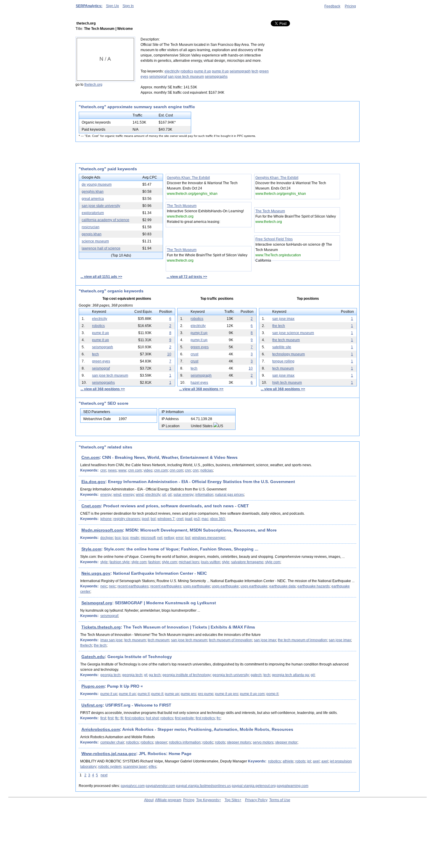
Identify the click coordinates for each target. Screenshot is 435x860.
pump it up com (252, 694)
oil (164, 495)
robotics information (185, 742)
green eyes (200, 347)
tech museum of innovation (230, 640)
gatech (256, 675)
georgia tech (110, 675)
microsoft (148, 538)
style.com (169, 562)
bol (153, 519)
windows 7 (166, 519)
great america (93, 199)
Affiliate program (168, 800)
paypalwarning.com (292, 786)
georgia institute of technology (186, 675)
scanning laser (135, 767)
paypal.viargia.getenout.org (254, 786)
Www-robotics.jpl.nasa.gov (108, 753)
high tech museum (287, 382)
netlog (169, 538)
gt (145, 675)
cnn (103, 470)
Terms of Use (279, 800)
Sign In (128, 6)
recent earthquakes (133, 586)
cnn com (135, 470)
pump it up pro (226, 694)
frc (218, 718)
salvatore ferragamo (247, 562)
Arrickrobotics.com (100, 729)
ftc (117, 718)
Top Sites (232, 800)
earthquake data (282, 586)
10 (169, 354)
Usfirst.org (92, 705)
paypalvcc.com (133, 786)
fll (121, 718)
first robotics (134, 718)
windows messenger (208, 538)
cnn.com (161, 470)
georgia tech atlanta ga (290, 675)
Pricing (350, 6)
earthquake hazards (313, 586)
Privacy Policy (256, 800)
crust (194, 354)
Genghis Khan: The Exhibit (188, 178)
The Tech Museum (181, 206)
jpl (309, 761)
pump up (172, 694)
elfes (152, 767)
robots (220, 742)
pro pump (205, 694)
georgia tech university (230, 675)
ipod (145, 519)
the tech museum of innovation (302, 640)
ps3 (197, 519)
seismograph (240, 71)
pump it (143, 694)
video (148, 470)
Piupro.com (92, 686)
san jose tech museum (186, 76)
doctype (106, 538)
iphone (106, 519)
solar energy (183, 495)
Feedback (332, 6)
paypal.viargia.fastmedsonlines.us (203, 786)
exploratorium (93, 213)
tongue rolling (283, 361)
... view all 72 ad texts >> (187, 277)
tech (255, 71)
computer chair (112, 742)
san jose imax (283, 319)
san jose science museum (293, 333)
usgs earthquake (196, 586)
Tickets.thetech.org (101, 627)
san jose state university (101, 206)
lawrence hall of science (101, 248)
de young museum (97, 184)
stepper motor (286, 742)
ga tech (155, 675)
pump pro (188, 694)
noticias (206, 470)
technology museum (288, 354)
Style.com (91, 549)
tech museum (283, 368)
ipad (188, 519)
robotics (187, 71)
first (103, 718)
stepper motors (239, 742)
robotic (207, 742)
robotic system (109, 767)
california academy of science (105, 220)
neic (103, 586)
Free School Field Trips (274, 239)
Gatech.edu (93, 656)
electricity (172, 71)
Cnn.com (90, 457)
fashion (154, 562)
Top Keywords (207, 800)
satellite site (281, 347)
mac (205, 519)
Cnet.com (91, 505)
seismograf (158, 76)
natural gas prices (229, 495)
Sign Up (112, 6)
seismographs (216, 76)
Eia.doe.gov (93, 481)
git (313, 675)
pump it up (202, 71)
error (179, 538)
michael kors (189, 562)
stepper (161, 742)
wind (117, 495)
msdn (134, 538)
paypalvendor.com (160, 786)
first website (184, 718)
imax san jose (111, 640)
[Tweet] (287, 23)
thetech (86, 645)
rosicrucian (90, 227)
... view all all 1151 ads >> (101, 277)
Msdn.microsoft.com (102, 530)
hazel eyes (199, 382)
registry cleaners (126, 519)
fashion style (119, 562)
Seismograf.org (96, 602)
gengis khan (92, 234)
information (204, 495)
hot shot (152, 718)
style (104, 562)
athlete (288, 761)
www (122, 470)
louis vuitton (210, 562)
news (112, 470)
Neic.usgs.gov (95, 573)
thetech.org (93, 84)
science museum (95, 241)
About (149, 800)
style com (138, 562)
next (104, 775)
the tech (278, 326)
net (159, 538)
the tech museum (286, 340)
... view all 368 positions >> (102, 389)
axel (316, 761)
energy (106, 495)
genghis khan (93, 192)
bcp (118, 538)
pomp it (272, 694)
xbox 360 (217, 519)
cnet (179, 519)
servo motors (263, 742)
